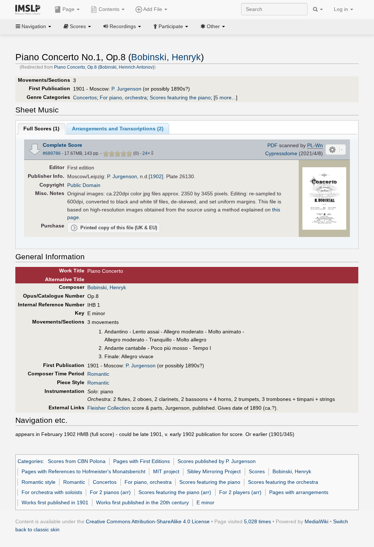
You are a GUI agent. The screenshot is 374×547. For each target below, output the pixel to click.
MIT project (166, 471)
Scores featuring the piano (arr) (174, 492)
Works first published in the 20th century (142, 502)
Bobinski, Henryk (166, 57)
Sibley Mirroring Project (214, 471)
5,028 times (257, 521)
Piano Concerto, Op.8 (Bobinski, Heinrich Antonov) (104, 67)
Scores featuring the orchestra (283, 482)
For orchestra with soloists (52, 492)
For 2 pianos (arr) (110, 492)
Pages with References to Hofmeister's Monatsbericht (83, 471)
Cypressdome (281, 153)
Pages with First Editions (141, 461)
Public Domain (83, 185)
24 (145, 153)
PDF (272, 145)
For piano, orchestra (123, 97)
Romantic (98, 374)
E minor (205, 502)
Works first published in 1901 (55, 502)
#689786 (52, 153)
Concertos (85, 97)
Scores (257, 471)
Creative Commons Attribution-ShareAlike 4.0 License (148, 521)
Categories (30, 461)
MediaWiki (316, 521)
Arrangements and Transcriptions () (118, 128)
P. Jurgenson (126, 89)
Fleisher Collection (108, 408)
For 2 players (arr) (240, 492)
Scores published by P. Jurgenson (217, 461)
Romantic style (39, 482)
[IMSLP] (29, 9)
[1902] (156, 176)
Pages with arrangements (298, 492)
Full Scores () (41, 128)
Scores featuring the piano (180, 97)
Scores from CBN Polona (77, 461)
